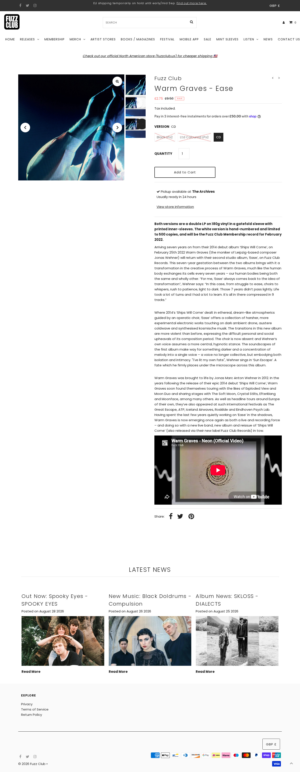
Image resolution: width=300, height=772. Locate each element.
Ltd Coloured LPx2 (194, 137)
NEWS (268, 39)
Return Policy (31, 714)
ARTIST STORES (103, 39)
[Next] (117, 127)
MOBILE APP (189, 39)
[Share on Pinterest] (191, 516)
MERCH (75, 39)
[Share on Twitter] (180, 516)
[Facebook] (20, 5)
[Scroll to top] (291, 763)
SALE (207, 39)
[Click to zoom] (117, 81)
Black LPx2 (165, 137)
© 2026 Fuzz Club (32, 763)
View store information (175, 206)
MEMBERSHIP (54, 39)
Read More (31, 671)
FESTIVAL (167, 39)
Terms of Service (35, 709)
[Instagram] (34, 5)
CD (218, 137)
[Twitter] (27, 5)
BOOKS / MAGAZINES (138, 39)
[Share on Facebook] (171, 516)
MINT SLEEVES (227, 39)
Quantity (163, 153)
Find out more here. (192, 3)
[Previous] (25, 127)
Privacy (27, 704)
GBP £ (274, 5)
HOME (10, 39)
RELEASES (27, 39)
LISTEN (249, 39)
